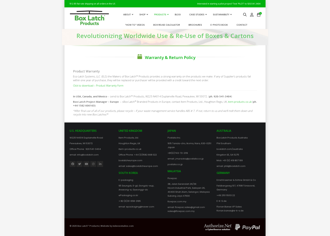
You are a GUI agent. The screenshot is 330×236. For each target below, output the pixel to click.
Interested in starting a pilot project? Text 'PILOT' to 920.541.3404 (228, 3)
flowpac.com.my (177, 201)
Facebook (73, 164)
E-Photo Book (219, 24)
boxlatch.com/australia (230, 149)
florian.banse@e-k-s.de (230, 210)
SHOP (142, 14)
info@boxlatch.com (88, 154)
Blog (178, 14)
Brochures (195, 24)
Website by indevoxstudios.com (117, 226)
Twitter (79, 164)
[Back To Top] (319, 224)
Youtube (86, 164)
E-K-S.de (222, 201)
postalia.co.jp (175, 164)
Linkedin (100, 164)
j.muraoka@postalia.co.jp (189, 158)
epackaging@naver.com (140, 206)
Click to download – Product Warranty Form (98, 85)
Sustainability (221, 14)
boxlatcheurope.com (130, 160)
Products (160, 14)
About (127, 14)
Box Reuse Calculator (166, 24)
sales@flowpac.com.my (181, 211)
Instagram (93, 164)
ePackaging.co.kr (128, 195)
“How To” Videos (135, 24)
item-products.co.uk (240, 101)
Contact (241, 24)
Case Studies (196, 14)
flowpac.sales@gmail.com (190, 207)
